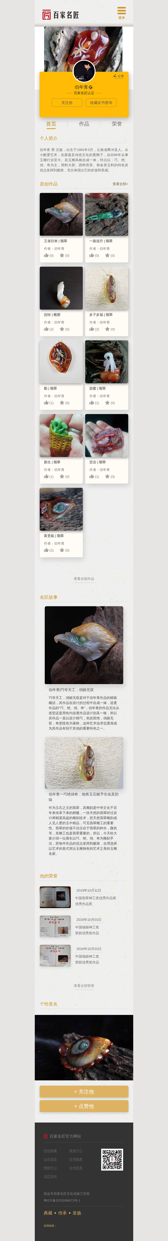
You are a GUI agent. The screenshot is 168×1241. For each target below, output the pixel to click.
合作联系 (75, 1168)
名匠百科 (50, 1176)
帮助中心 (50, 1168)
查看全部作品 (84, 579)
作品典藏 (50, 1151)
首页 (51, 124)
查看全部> (120, 184)
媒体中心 (75, 1151)
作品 (84, 124)
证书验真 (75, 1159)
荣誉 (117, 124)
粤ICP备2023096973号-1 (62, 1200)
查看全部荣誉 (84, 986)
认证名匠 (50, 1159)
